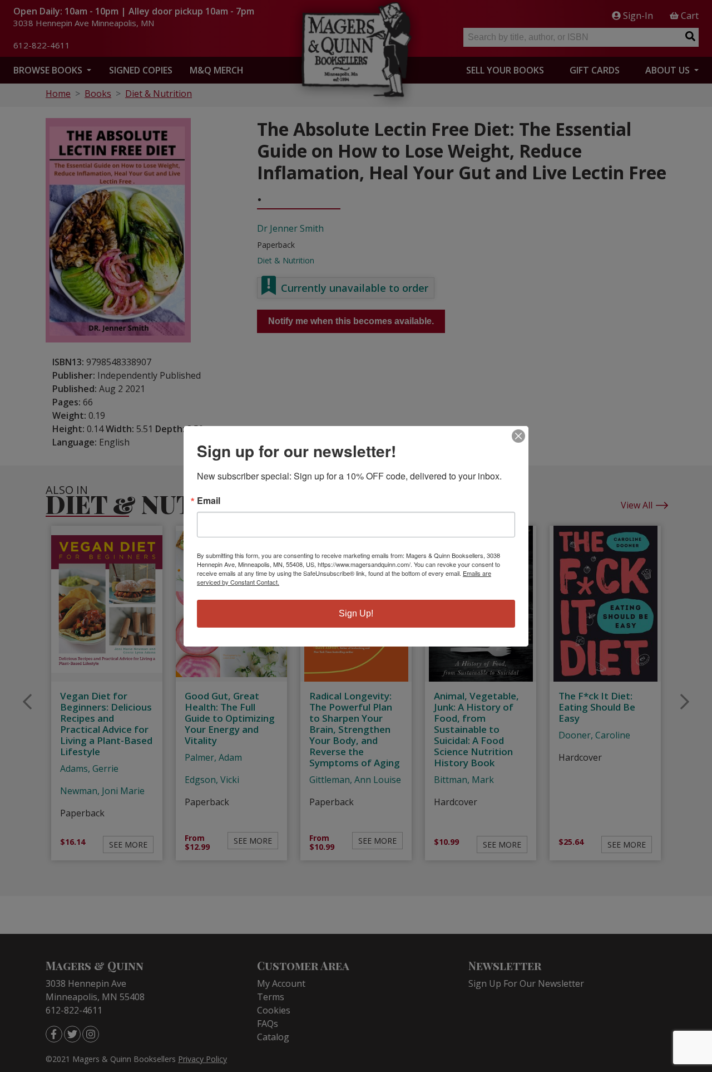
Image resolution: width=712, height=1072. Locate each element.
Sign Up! (356, 613)
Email (208, 500)
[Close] (518, 436)
